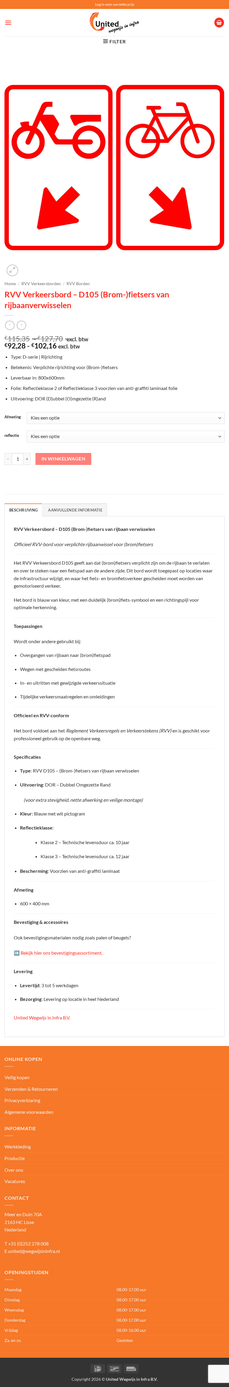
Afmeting (12, 417)
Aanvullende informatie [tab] (75, 510)
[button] (8, 22)
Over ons (13, 1170)
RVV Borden (78, 283)
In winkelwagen (63, 458)
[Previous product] (21, 325)
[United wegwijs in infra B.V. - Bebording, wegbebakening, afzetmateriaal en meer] (114, 22)
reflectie (11, 436)
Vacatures (14, 1181)
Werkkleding (17, 1146)
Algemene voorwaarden (28, 1112)
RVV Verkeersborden (41, 283)
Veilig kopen (17, 1077)
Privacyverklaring (22, 1100)
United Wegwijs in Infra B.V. (42, 1017)
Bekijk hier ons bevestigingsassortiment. (61, 953)
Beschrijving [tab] (23, 510)
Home (10, 283)
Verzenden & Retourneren (31, 1089)
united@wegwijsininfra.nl (34, 1251)
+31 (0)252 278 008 (28, 1243)
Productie (14, 1158)
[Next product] (9, 325)
